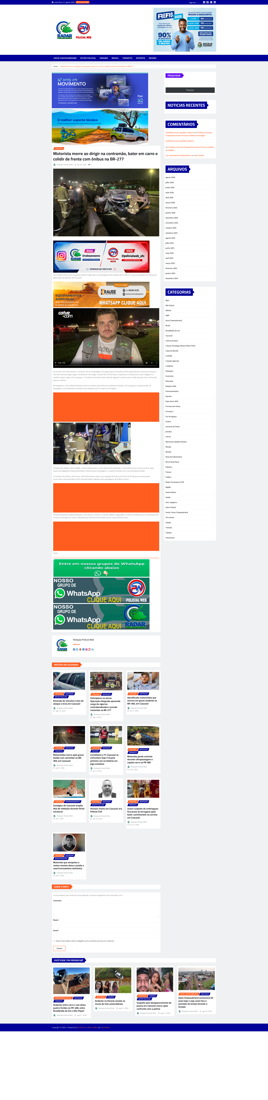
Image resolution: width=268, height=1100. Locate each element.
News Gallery (93, 1027)
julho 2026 (170, 182)
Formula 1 (170, 411)
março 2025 (170, 263)
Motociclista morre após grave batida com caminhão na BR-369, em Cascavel (68, 758)
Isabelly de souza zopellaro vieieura (180, 132)
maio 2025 (170, 253)
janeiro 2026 (170, 213)
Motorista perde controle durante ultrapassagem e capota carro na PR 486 (140, 759)
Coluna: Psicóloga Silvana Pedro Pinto (180, 346)
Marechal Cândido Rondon (176, 442)
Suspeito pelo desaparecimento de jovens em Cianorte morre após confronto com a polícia (154, 1006)
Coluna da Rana (172, 341)
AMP (167, 315)
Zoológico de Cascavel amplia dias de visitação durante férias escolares (68, 808)
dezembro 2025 (172, 218)
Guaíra (168, 421)
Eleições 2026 (171, 386)
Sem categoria (171, 502)
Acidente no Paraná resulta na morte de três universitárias (110, 1002)
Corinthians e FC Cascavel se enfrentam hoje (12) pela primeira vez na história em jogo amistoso (104, 759)
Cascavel (169, 336)
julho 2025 (170, 243)
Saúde (168, 497)
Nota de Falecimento (174, 457)
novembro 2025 (172, 223)
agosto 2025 (170, 238)
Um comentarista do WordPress (178, 155)
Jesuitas (169, 431)
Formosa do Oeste (173, 406)
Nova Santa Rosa (172, 462)
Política (168, 477)
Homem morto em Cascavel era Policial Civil (106, 810)
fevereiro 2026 (171, 208)
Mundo (168, 452)
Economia (169, 376)
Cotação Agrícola (172, 361)
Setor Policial (88, 58)
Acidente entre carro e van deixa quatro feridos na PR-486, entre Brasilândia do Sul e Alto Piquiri (69, 1008)
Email (56, 930)
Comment (57, 900)
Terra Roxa (170, 517)
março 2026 (170, 202)
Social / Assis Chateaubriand (177, 512)
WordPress (81, 1027)
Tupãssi (169, 533)
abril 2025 (169, 258)
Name (56, 920)
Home (55, 66)
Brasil (115, 58)
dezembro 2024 (172, 278)
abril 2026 (169, 197)
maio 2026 (170, 192)
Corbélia (169, 356)
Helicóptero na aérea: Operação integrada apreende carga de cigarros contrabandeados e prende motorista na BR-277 (105, 704)
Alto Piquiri (170, 305)
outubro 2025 (171, 228)
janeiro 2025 (170, 273)
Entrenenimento (172, 391)
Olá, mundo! (199, 155)
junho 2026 (170, 187)
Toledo (168, 522)
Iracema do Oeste (173, 426)
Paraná (104, 58)
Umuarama (170, 538)
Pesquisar (174, 75)
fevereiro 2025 (171, 268)
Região (152, 58)
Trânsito (127, 58)
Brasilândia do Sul (173, 331)
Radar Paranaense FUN (175, 482)
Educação (169, 381)
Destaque (169, 371)
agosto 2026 (170, 177)
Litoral (168, 436)
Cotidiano (169, 366)
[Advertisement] (107, 407)
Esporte (140, 58)
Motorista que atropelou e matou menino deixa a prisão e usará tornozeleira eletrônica (68, 865)
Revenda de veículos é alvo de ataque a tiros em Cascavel (68, 702)
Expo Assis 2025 (172, 401)
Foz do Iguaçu (171, 416)
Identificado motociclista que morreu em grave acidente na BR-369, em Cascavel (142, 700)
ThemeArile (105, 1027)
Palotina (169, 467)
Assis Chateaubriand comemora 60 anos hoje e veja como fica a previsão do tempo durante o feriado (195, 1002)
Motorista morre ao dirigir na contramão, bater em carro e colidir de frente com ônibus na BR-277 (97, 66)
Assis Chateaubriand (65, 58)
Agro (167, 300)
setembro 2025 (171, 233)
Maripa (168, 447)
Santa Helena (171, 492)
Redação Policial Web (65, 165)
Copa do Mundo (172, 351)
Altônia (168, 310)
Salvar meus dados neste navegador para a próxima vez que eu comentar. (85, 941)
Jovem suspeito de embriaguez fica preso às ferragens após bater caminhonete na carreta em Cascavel (142, 813)
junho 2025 (170, 248)
